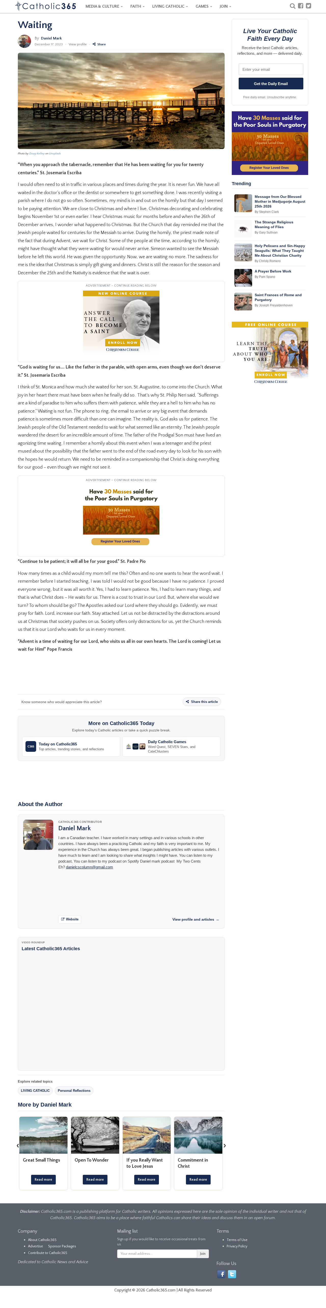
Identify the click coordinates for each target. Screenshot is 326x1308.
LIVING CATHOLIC (168, 6)
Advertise (35, 1246)
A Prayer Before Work (273, 271)
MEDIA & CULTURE (103, 6)
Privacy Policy (237, 1246)
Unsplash (55, 153)
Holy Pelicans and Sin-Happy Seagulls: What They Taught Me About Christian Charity (280, 250)
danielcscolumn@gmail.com (89, 867)
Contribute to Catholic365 (47, 1253)
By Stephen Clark (267, 212)
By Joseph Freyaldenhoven (274, 305)
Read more (43, 1180)
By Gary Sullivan (266, 232)
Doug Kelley (37, 153)
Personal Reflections (74, 1091)
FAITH (136, 6)
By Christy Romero (268, 261)
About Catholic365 (42, 1240)
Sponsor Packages (62, 1246)
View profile (78, 44)
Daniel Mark (51, 38)
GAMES (203, 6)
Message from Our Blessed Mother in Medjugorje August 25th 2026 (280, 201)
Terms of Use (237, 1240)
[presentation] (17, 1145)
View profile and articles (195, 919)
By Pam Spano (265, 277)
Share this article (204, 702)
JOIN (224, 6)
